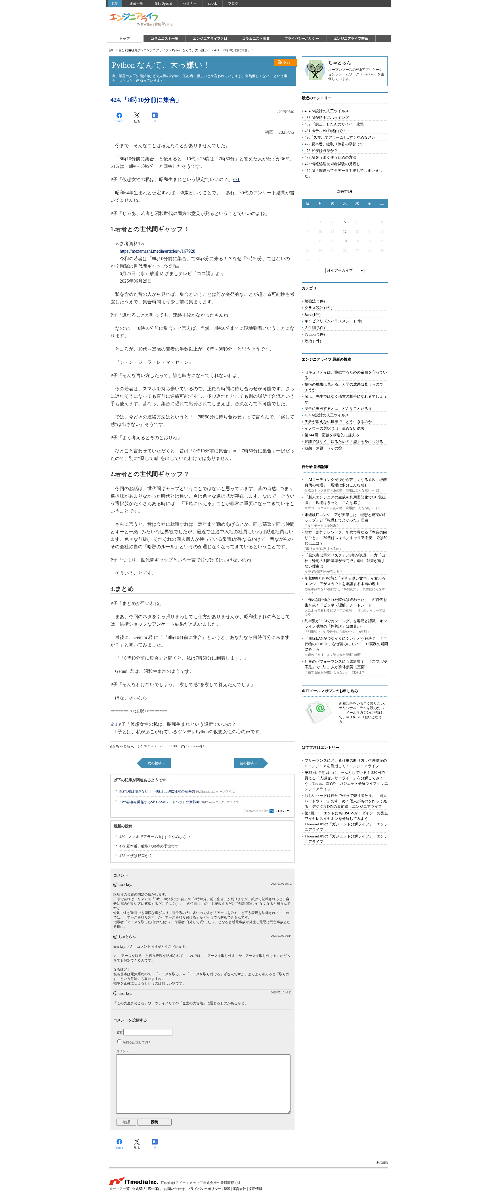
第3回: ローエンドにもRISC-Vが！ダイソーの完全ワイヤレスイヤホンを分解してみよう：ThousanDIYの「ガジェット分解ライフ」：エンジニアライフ (346, 821)
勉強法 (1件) (315, 301)
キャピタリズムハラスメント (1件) (333, 321)
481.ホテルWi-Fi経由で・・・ (329, 131)
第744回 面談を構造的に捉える (332, 435)
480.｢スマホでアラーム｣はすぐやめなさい (154, 837)
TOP (115, 3)
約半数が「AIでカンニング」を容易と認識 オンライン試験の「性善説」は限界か (346, 624)
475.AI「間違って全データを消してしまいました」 (344, 173)
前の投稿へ (248, 763)
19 (345, 241)
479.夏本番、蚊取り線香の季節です (149, 846)
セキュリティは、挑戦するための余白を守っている (346, 375)
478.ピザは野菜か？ (135, 856)
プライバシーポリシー (301, 39)
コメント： (124, 1051)
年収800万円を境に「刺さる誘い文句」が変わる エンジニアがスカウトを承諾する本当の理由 (347, 581)
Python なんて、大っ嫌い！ (191, 50)
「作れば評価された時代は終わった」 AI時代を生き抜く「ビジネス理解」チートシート (346, 602)
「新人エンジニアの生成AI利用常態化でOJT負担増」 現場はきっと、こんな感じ (345, 500)
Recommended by (256, 810)
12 (345, 232)
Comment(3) (195, 746)
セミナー (190, 3)
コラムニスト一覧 (164, 39)
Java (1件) (312, 314)
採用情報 (255, 1189)
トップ (124, 39)
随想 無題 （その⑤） (325, 448)
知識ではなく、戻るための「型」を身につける (344, 441)
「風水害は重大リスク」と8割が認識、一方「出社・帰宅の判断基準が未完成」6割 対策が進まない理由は (345, 560)
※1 (236, 179)
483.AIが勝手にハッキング (327, 117)
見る (137, 121)
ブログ (233, 3)
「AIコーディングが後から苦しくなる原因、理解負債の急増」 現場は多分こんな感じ (346, 482)
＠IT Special (163, 3)
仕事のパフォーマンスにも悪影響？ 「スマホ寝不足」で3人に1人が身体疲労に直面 (346, 664)
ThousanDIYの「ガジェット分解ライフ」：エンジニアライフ (346, 839)
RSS (287, 62)
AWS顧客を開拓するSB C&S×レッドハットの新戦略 (179, 802)
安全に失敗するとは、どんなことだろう (338, 408)
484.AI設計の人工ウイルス (327, 111)
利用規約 (382, 1162)
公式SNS (139, 1189)
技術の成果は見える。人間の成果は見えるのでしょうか (346, 387)
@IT (112, 50)
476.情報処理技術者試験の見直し (332, 164)
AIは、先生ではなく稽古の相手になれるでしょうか (346, 399)
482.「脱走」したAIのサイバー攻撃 (334, 124)
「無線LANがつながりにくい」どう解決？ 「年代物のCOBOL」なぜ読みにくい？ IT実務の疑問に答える (346, 644)
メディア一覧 (119, 1189)
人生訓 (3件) (315, 327)
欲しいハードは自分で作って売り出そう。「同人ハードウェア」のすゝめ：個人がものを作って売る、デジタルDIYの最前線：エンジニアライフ (346, 801)
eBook (212, 3)
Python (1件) (315, 334)
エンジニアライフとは (210, 39)
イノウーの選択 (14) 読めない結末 (334, 428)
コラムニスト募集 (256, 39)
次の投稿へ (156, 763)
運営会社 (239, 1189)
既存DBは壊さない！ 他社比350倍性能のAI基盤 (177, 791)
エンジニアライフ (141, 19)
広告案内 (155, 1189)
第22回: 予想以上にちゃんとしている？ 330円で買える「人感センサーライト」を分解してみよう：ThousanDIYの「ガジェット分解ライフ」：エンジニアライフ (346, 780)
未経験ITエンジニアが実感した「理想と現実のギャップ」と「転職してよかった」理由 (346, 517)
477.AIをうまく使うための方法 (330, 157)
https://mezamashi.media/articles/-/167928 (157, 251)
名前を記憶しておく (137, 1042)
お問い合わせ (174, 1189)
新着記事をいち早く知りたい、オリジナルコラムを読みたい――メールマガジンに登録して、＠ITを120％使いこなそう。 (363, 712)
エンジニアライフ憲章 (351, 39)
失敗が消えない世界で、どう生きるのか (338, 422)
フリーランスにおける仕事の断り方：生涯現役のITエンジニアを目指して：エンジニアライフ (346, 763)
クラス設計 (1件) (318, 308)
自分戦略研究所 (129, 50)
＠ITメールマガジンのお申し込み (330, 691)
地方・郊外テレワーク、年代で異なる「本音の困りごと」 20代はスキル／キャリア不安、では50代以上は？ (346, 537)
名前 (119, 1032)
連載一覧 (136, 3)
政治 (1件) (313, 341)
